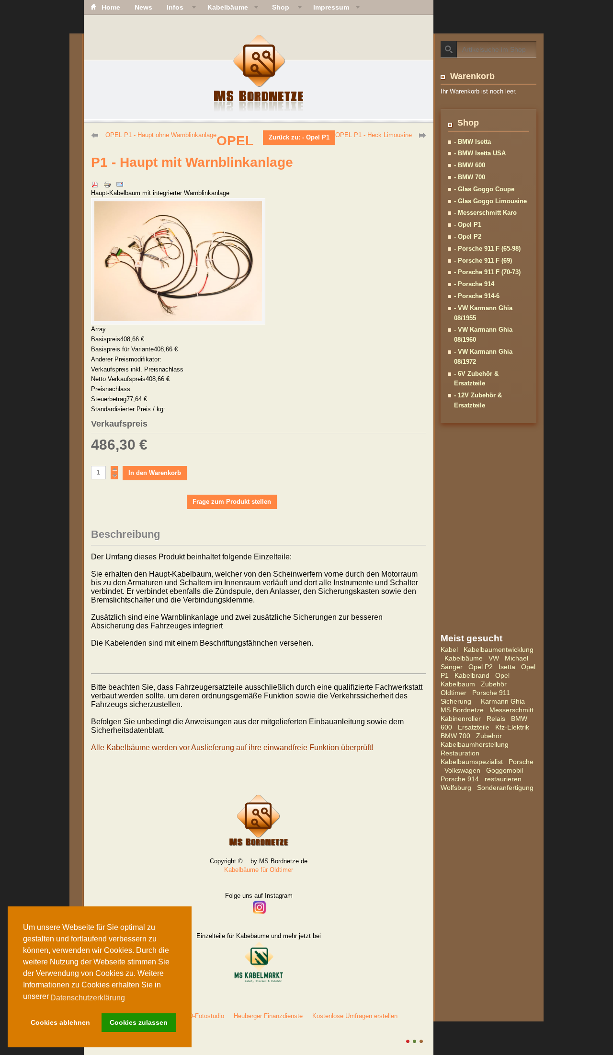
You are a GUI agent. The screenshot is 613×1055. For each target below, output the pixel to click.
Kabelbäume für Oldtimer (258, 869)
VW (493, 658)
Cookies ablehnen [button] (60, 1022)
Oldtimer (453, 692)
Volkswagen (462, 770)
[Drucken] (107, 178)
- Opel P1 (467, 224)
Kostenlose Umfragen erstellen (354, 1016)
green (414, 1041)
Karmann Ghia (503, 701)
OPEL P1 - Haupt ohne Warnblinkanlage (160, 135)
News (143, 7)
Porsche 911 (491, 692)
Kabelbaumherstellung (475, 744)
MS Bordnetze (462, 710)
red (407, 1041)
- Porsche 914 (474, 284)
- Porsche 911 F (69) (483, 260)
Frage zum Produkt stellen (232, 501)
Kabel (449, 649)
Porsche (521, 761)
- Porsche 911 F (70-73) (487, 272)
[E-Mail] (120, 178)
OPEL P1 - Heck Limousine (373, 135)
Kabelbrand (471, 675)
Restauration (460, 753)
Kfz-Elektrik (512, 727)
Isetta (507, 667)
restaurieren (503, 779)
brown (421, 1041)
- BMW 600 (469, 165)
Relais (496, 718)
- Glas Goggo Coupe (484, 189)
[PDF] (95, 178)
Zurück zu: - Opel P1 (299, 137)
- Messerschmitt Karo (485, 212)
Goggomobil (504, 770)
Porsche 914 (460, 779)
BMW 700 (455, 736)
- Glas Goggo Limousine (490, 201)
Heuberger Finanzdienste (268, 1016)
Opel (502, 675)
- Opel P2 (467, 236)
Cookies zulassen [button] (139, 1022)
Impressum (331, 7)
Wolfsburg (456, 787)
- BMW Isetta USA (480, 153)
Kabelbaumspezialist (472, 761)
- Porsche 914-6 (476, 296)
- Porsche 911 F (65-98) (487, 248)
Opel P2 (480, 667)
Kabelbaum (458, 684)
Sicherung (456, 701)
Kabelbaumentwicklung (499, 649)
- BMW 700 (469, 177)
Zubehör (494, 684)
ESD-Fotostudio (202, 1016)
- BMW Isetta (472, 141)
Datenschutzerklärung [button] (87, 998)
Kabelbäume (463, 658)
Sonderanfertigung (505, 787)
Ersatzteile (473, 727)
